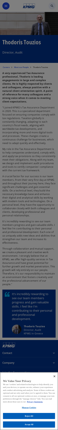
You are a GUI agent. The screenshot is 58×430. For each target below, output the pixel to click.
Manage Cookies (29, 407)
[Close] (54, 376)
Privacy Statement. (35, 402)
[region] (29, 401)
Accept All (29, 424)
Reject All (29, 416)
